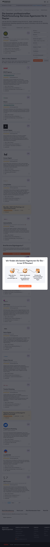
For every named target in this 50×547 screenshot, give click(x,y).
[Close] (46, 258)
